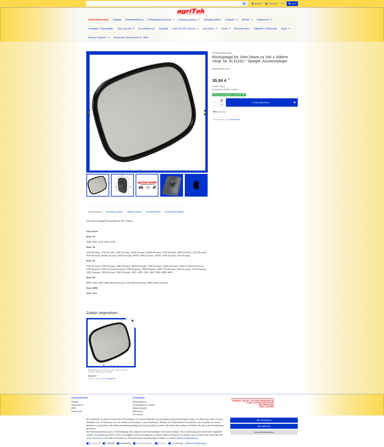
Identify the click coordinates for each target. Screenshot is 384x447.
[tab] (95, 211)
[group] (111, 342)
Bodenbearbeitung (134, 19)
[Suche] (244, 3)
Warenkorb (138, 411)
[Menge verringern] (221, 104)
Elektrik (246, 19)
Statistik (111, 443)
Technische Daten (114, 212)
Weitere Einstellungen (196, 443)
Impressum (76, 411)
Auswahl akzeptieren (264, 432)
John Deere (208, 28)
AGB (73, 408)
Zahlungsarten (140, 402)
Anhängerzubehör (212, 19)
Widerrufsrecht (140, 408)
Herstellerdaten (153, 212)
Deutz (284, 28)
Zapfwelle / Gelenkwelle (265, 28)
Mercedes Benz (242, 28)
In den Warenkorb (260, 102)
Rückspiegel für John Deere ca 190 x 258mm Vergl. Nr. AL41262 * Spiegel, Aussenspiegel (108, 371)
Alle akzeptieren (264, 420)
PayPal (163, 443)
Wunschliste (220, 112)
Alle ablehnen (264, 426)
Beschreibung (95, 212)
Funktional (178, 443)
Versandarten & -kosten (144, 405)
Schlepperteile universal (159, 19)
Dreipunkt (230, 19)
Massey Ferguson (97, 37)
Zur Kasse (137, 414)
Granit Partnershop (98, 19)
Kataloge (117, 19)
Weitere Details (134, 212)
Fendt (224, 28)
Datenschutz (77, 405)
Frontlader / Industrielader (100, 28)
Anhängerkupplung (187, 19)
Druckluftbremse (146, 28)
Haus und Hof (124, 28)
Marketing (126, 443)
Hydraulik (163, 28)
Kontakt (75, 402)
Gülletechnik (263, 19)
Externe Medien (145, 443)
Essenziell (95, 443)
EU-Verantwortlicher (174, 212)
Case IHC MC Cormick (184, 28)
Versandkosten (234, 119)
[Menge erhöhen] (221, 100)
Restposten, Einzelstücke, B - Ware (131, 37)
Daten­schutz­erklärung (187, 438)
